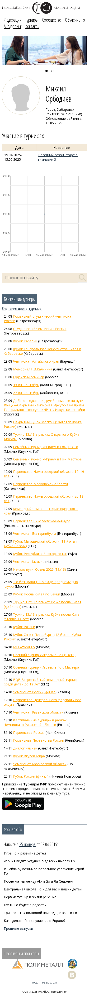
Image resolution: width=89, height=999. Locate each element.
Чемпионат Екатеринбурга (34, 533)
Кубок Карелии (25, 341)
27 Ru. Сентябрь (26, 392)
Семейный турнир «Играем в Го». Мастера (47, 459)
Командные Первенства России (38, 740)
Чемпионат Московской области (39, 764)
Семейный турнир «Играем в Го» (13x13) (45, 447)
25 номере (27, 844)
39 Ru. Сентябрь (26, 385)
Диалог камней (25, 748)
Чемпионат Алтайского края (36, 361)
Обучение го (75, 20)
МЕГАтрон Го (24, 647)
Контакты (32, 26)
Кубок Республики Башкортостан (40, 553)
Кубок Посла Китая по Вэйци (36, 594)
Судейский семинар (28, 377)
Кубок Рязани (24, 626)
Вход (34, 982)
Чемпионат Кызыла (28, 561)
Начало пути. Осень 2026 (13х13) (39, 569)
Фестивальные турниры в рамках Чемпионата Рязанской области (35, 722)
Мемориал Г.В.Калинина (32, 369)
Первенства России (29, 732)
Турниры (31, 20)
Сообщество (51, 20)
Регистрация (49, 982)
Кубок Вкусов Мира (29, 756)
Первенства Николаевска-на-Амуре (41, 521)
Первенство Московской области (40, 484)
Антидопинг (12, 26)
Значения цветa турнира (22, 308)
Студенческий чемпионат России (39, 328)
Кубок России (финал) (30, 776)
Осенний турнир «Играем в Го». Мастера (46, 667)
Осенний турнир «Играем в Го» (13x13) (44, 655)
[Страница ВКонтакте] (72, 975)
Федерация (12, 20)
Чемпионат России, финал (34, 692)
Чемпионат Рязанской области (38, 712)
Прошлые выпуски (18, 928)
